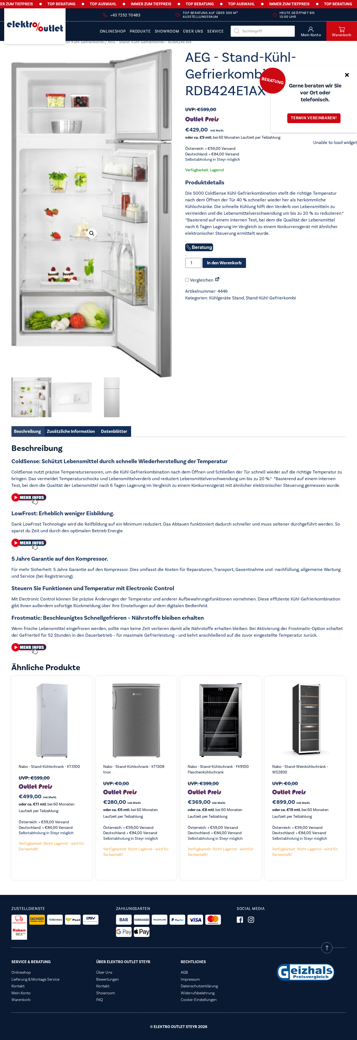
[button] (92, 233)
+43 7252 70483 (125, 15)
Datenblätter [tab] (114, 431)
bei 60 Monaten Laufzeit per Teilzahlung (232, 137)
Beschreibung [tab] (27, 431)
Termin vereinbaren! (314, 118)
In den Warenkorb (224, 263)
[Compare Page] (217, 280)
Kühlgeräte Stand (226, 298)
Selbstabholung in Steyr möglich (212, 159)
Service (215, 31)
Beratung (272, 80)
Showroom (167, 31)
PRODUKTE (140, 31)
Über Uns (193, 31)
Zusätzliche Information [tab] (71, 431)
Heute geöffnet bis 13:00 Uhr (297, 15)
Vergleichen (201, 280)
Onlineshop (113, 31)
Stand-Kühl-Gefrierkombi (81, 42)
